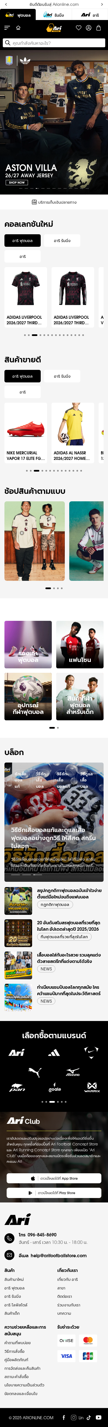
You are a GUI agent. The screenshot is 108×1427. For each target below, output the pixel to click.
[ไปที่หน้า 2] (46, 1102)
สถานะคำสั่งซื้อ (16, 1376)
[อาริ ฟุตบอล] (18, 14)
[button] (25, 335)
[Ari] (17, 1219)
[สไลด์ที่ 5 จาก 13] (43, 188)
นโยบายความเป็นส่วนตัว (24, 1385)
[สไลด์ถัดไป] (99, 122)
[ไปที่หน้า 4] (58, 1102)
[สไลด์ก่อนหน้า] (9, 122)
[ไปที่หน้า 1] (42, 1102)
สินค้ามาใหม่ (14, 1279)
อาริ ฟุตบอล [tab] (22, 240)
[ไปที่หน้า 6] (65, 1102)
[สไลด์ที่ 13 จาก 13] (87, 188)
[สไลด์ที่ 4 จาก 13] (37, 188)
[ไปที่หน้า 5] (62, 1102)
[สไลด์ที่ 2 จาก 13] (26, 188)
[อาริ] (90, 14)
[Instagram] (74, 1418)
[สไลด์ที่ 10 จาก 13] (70, 188)
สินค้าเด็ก (12, 1313)
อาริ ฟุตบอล (14, 1288)
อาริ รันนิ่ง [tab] (62, 240)
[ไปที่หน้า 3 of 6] (54, 1091)
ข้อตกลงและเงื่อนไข (20, 1393)
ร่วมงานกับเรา (68, 1305)
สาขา (61, 1288)
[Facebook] (64, 1418)
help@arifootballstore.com (59, 1255)
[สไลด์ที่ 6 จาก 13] (48, 188)
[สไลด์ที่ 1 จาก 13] (20, 188)
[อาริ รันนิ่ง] (54, 14)
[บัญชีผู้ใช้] (89, 28)
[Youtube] (99, 1418)
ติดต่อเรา (64, 1296)
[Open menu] (10, 28)
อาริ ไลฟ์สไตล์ (15, 1305)
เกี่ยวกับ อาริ (67, 1279)
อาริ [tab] (23, 256)
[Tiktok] (89, 1418)
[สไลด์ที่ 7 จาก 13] (54, 188)
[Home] (18, 28)
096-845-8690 (42, 1234)
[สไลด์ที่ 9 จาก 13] (65, 188)
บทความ (64, 1313)
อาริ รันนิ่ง (12, 1296)
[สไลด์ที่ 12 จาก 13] (81, 188)
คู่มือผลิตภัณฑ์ (16, 1359)
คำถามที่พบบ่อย (17, 1342)
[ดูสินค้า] (22, 533)
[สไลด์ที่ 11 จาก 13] (76, 188)
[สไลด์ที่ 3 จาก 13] (32, 188)
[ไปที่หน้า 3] (52, 1102)
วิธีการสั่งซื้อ (14, 1351)
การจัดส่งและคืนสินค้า (22, 1368)
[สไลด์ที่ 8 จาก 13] (59, 188)
